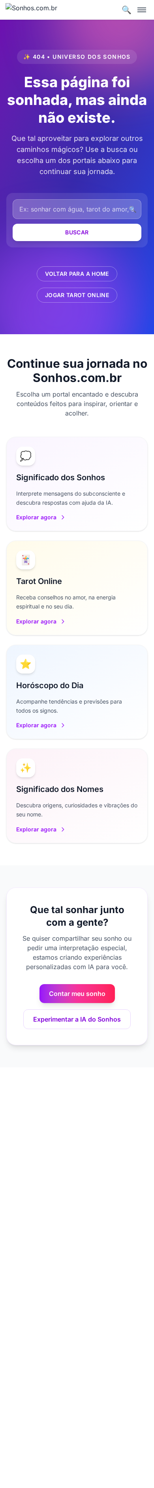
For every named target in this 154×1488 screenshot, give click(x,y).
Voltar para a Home (77, 273)
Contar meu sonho (77, 994)
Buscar (76, 232)
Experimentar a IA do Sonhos (77, 1019)
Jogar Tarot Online (77, 295)
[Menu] (141, 9)
